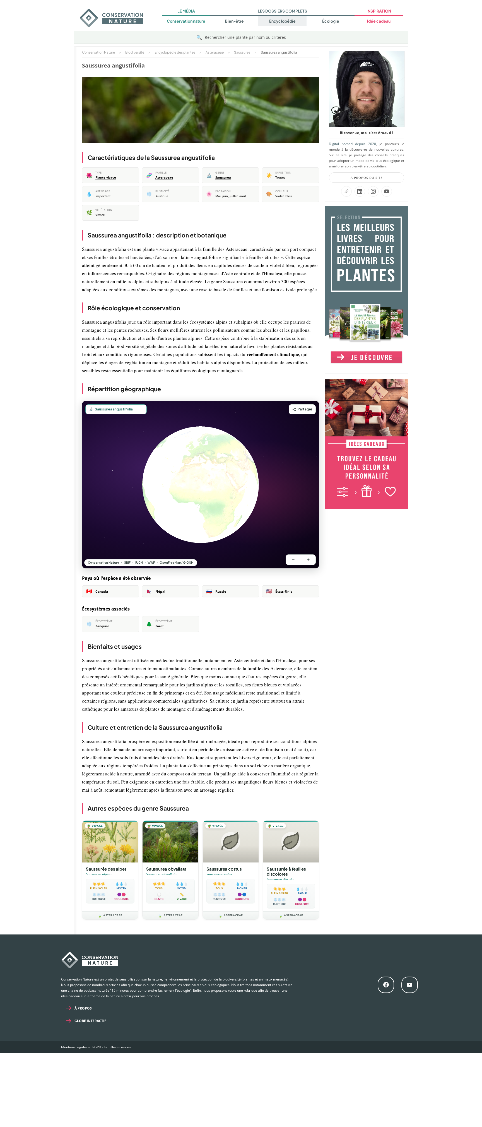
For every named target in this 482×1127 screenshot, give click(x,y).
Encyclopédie (282, 20)
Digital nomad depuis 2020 (352, 143)
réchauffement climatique (273, 354)
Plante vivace (105, 177)
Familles (110, 1047)
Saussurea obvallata (166, 868)
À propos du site (366, 178)
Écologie (330, 20)
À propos (83, 1008)
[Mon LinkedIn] (360, 191)
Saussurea (223, 177)
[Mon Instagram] (373, 191)
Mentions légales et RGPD (81, 1047)
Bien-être (234, 20)
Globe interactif (90, 1020)
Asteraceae (164, 177)
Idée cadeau (379, 20)
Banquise (102, 626)
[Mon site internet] (346, 191)
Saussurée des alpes (106, 868)
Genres (125, 1047)
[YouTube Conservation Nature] (386, 191)
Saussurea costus (224, 868)
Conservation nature (186, 20)
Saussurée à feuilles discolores (286, 871)
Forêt (159, 626)
